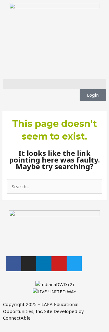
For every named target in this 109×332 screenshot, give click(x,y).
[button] (54, 84)
